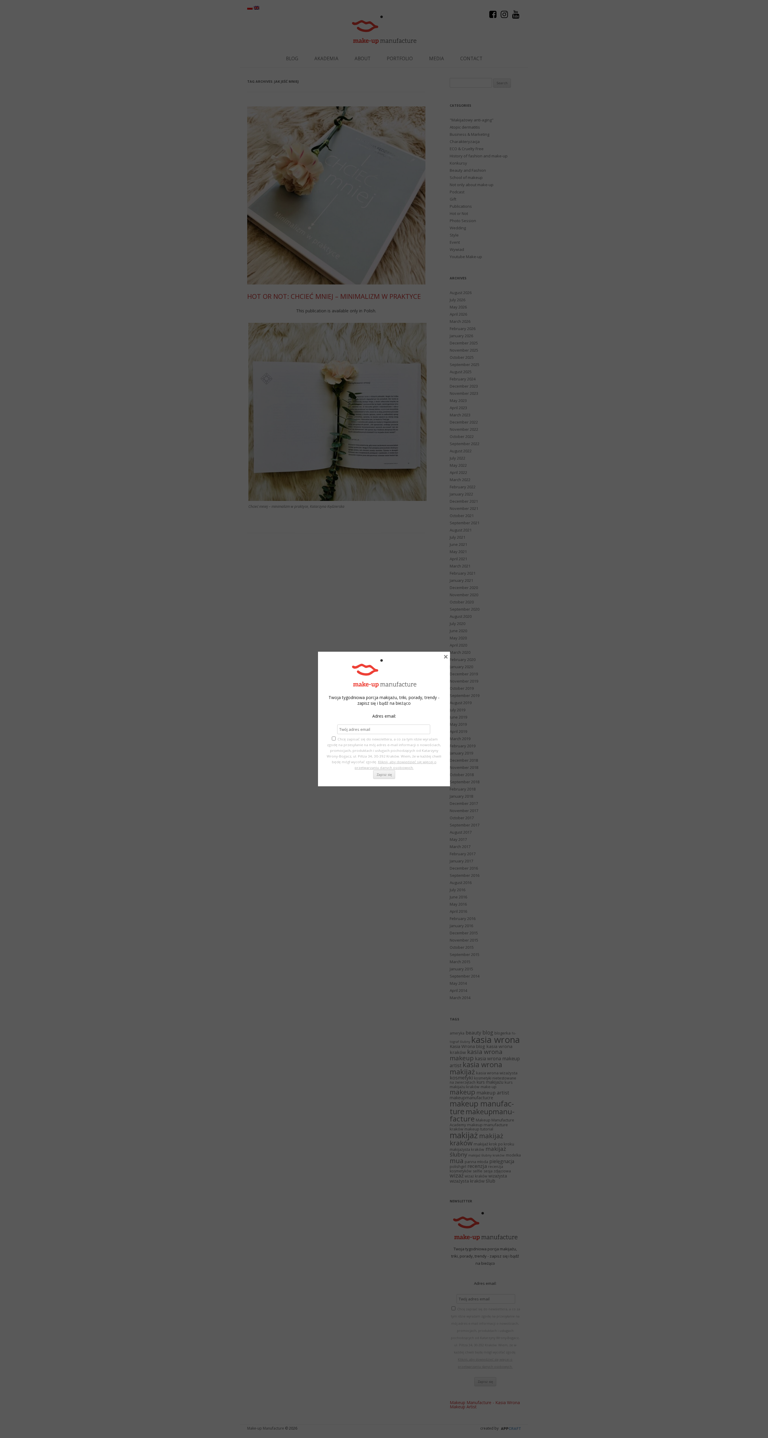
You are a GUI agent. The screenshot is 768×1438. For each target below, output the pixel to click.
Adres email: (384, 716)
